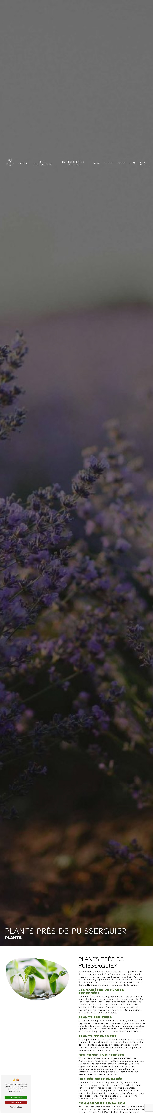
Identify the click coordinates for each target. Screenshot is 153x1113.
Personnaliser (16, 1107)
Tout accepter (16, 1097)
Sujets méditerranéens (42, 163)
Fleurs (96, 163)
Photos (108, 163)
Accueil (23, 163)
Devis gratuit (143, 163)
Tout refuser (15, 1102)
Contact (121, 163)
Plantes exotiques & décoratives (73, 163)
